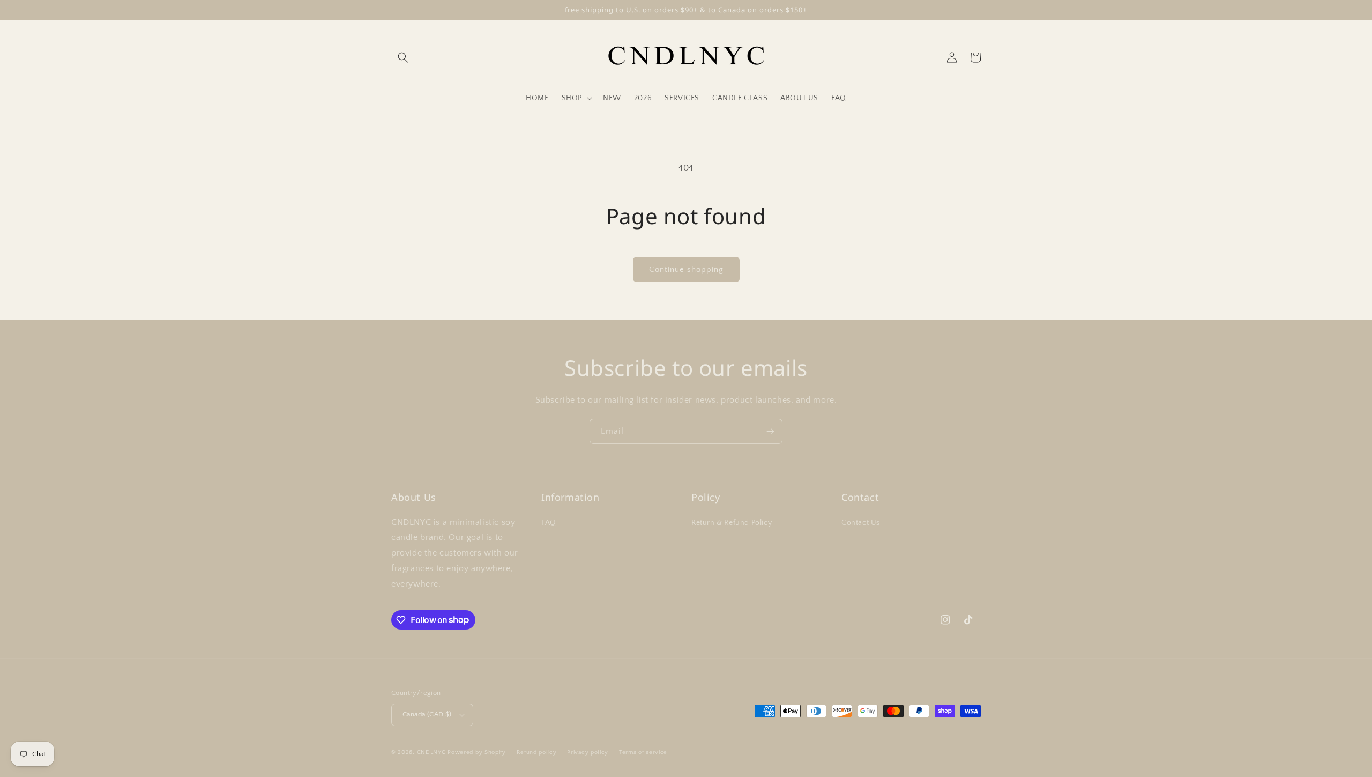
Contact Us (860, 523)
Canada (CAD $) (427, 714)
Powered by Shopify (477, 752)
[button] (403, 57)
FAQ (548, 523)
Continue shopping (686, 269)
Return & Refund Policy (731, 523)
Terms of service (643, 752)
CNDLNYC (431, 752)
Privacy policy (587, 752)
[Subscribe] (770, 431)
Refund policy (537, 752)
